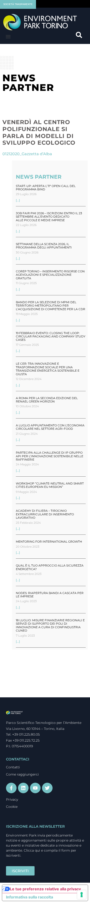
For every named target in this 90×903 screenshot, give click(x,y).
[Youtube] (35, 788)
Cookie (12, 806)
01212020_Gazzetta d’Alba (27, 154)
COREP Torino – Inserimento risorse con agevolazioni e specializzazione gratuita (50, 275)
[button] (8, 37)
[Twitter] (47, 788)
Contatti (13, 767)
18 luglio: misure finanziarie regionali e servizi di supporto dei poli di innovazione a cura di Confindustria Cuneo (50, 625)
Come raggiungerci (22, 774)
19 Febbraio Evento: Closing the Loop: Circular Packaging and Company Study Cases (50, 336)
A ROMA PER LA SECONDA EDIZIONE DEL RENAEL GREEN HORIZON (47, 399)
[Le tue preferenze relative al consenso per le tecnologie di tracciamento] (81, 894)
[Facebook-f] (11, 788)
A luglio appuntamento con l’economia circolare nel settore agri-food (50, 427)
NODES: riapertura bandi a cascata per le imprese (50, 594)
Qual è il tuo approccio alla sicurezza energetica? (50, 567)
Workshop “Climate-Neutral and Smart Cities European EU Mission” (50, 485)
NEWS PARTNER (38, 177)
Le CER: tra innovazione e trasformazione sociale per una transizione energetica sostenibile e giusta (47, 369)
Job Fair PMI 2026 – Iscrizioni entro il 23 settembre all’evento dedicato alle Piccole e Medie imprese (49, 216)
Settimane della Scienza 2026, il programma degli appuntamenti (44, 245)
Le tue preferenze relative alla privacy (45, 888)
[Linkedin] (23, 788)
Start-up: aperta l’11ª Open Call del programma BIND (46, 187)
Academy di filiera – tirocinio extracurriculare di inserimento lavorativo (45, 514)
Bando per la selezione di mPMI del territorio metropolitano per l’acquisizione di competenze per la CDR (50, 305)
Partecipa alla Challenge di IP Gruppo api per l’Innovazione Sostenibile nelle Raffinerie (49, 456)
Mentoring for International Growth (49, 541)
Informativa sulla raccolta (29, 897)
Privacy (12, 799)
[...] (18, 200)
